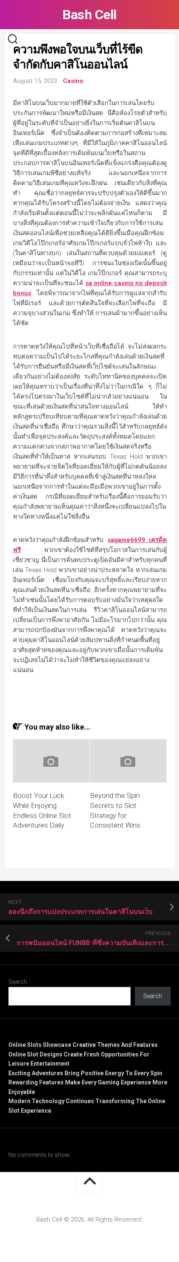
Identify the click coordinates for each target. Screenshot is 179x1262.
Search (17, 981)
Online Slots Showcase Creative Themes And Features (83, 1044)
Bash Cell (89, 15)
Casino (73, 81)
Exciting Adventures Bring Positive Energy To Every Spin (85, 1073)
